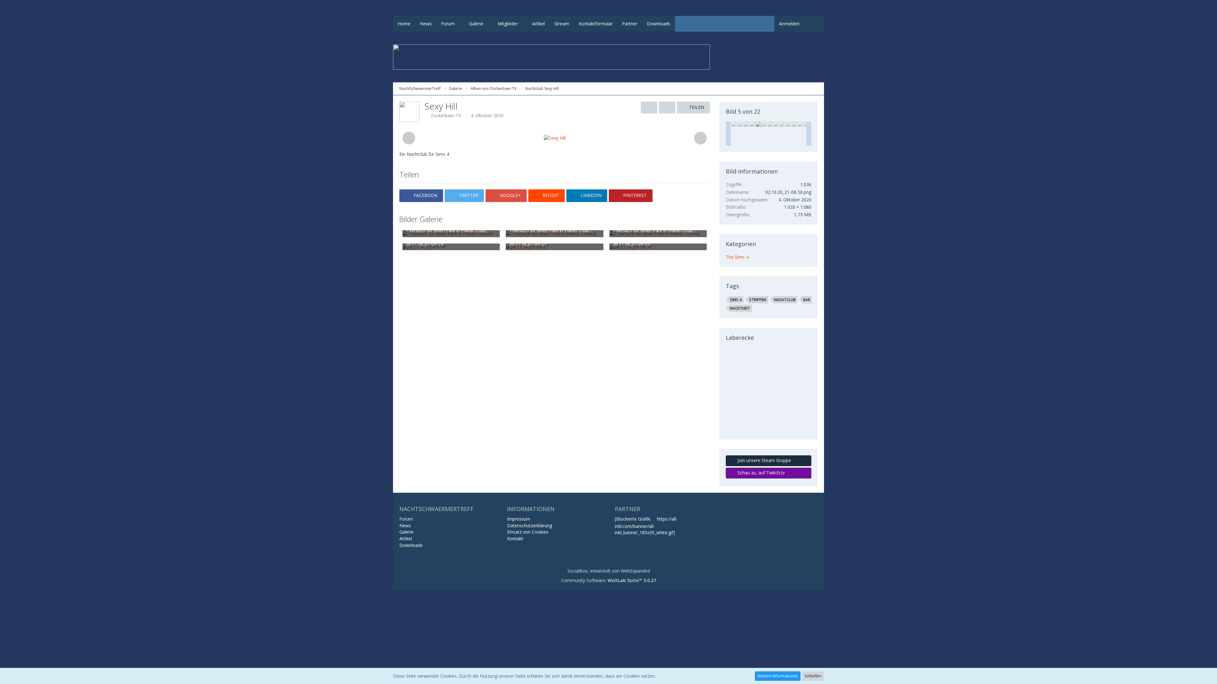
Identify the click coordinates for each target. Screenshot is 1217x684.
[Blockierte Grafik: (633, 519)
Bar (806, 299)
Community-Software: (608, 580)
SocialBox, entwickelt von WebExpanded (608, 571)
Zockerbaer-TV (446, 115)
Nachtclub (784, 299)
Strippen (757, 299)
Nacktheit (740, 308)
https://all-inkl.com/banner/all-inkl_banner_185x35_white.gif (646, 525)
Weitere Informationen (777, 676)
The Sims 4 (737, 257)
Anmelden (789, 24)
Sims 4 (736, 299)
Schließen (813, 676)
